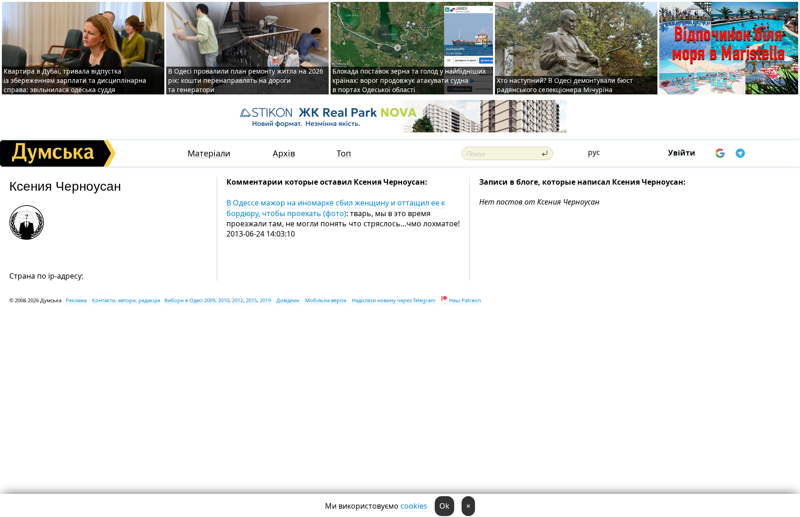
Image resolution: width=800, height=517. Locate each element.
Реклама (76, 300)
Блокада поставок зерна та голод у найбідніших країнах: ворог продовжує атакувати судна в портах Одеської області (409, 80)
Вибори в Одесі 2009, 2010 (196, 300)
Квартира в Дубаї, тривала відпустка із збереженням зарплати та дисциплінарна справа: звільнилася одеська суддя (75, 80)
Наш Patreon (465, 300)
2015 (251, 300)
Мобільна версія (325, 300)
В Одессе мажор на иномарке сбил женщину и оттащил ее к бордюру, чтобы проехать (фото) (335, 208)
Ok (444, 506)
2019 (265, 300)
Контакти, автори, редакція (126, 300)
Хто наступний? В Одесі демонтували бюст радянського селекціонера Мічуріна (565, 85)
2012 (237, 300)
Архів (284, 153)
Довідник (288, 300)
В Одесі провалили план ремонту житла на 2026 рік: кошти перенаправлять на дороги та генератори (245, 80)
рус (594, 152)
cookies (413, 506)
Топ (344, 153)
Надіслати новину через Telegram (393, 300)
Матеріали (209, 153)
